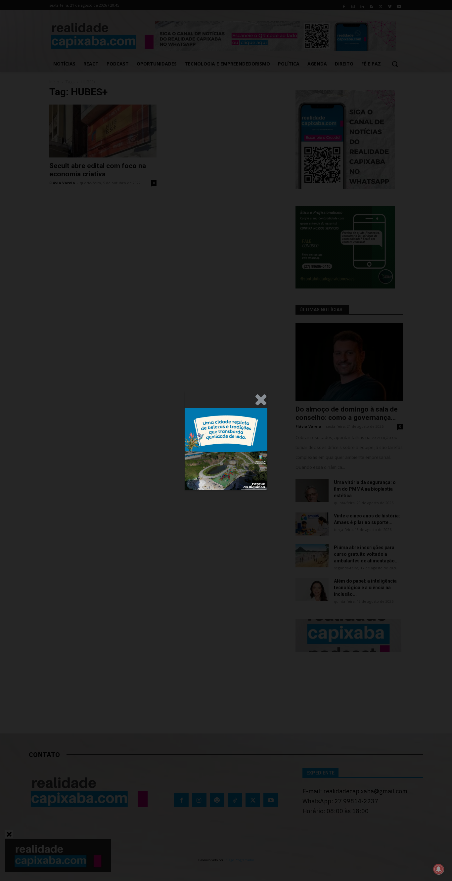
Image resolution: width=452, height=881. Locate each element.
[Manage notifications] (438, 869)
